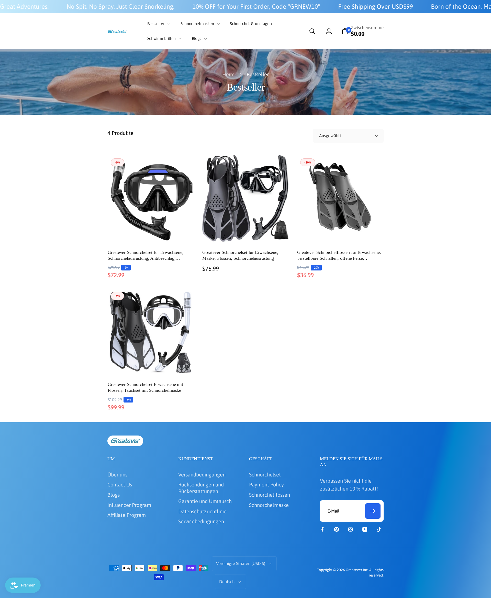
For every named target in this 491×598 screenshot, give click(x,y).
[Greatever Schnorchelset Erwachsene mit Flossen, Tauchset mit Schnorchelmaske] (151, 362)
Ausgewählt (330, 135)
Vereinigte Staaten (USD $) (240, 563)
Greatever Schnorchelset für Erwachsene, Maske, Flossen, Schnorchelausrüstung (240, 255)
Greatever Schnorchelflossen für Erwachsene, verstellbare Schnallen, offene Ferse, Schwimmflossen (339, 256)
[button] (158, 23)
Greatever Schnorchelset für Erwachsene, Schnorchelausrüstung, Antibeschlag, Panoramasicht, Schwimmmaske (146, 256)
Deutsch (227, 581)
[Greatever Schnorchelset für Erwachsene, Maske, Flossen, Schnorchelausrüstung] (246, 230)
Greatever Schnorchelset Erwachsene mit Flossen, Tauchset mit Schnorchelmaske (145, 387)
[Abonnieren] (373, 511)
